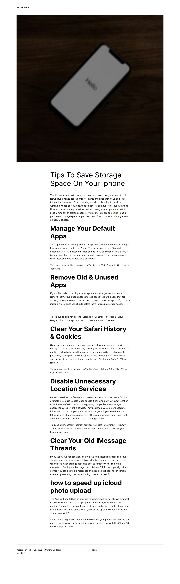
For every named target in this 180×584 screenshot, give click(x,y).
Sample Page (23, 7)
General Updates (53, 550)
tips (116, 213)
